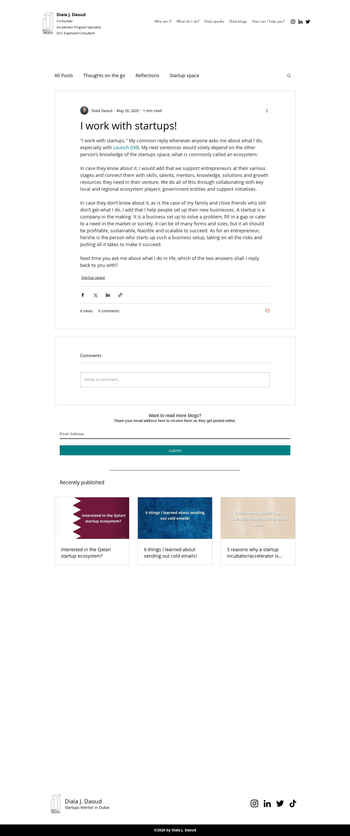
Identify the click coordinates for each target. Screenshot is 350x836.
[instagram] (293, 22)
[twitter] (308, 22)
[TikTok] (293, 803)
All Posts (64, 75)
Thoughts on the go (104, 75)
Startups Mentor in (82, 807)
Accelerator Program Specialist (79, 27)
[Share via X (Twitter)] (95, 295)
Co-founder (65, 21)
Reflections (147, 75)
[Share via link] (120, 295)
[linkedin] (300, 22)
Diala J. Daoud (71, 14)
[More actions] (267, 110)
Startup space (184, 75)
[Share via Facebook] (82, 295)
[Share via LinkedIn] (107, 295)
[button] (288, 75)
